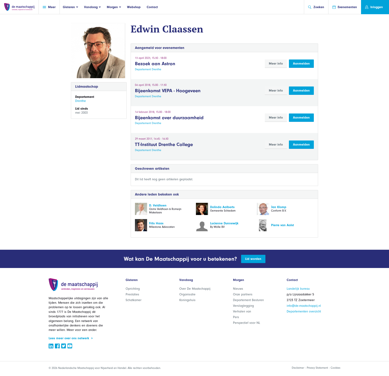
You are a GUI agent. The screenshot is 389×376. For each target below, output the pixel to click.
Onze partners (242, 294)
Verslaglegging (243, 306)
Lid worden (253, 259)
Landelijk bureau (298, 289)
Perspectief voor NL (246, 323)
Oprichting (133, 289)
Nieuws (238, 289)
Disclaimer (298, 368)
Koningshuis (187, 300)
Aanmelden (301, 63)
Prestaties (132, 294)
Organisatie (187, 294)
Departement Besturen (248, 300)
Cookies (335, 368)
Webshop (134, 7)
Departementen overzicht (304, 311)
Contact (152, 7)
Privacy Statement (317, 368)
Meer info (276, 63)
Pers (236, 317)
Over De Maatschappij (195, 289)
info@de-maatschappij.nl (304, 306)
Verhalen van (242, 311)
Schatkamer (133, 300)
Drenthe (80, 101)
